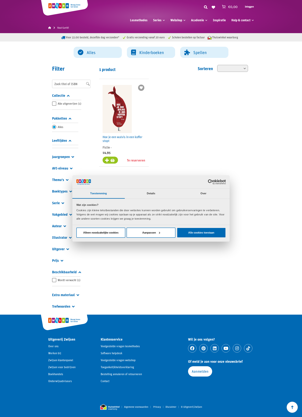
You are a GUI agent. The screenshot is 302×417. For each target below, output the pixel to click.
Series (157, 20)
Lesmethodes (139, 20)
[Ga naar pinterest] (203, 348)
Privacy (157, 406)
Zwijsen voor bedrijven (62, 367)
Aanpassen (149, 232)
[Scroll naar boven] (292, 407)
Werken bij (54, 353)
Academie (197, 20)
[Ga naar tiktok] (248, 348)
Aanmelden (200, 371)
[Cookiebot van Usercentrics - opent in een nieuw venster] (210, 182)
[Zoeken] (205, 6)
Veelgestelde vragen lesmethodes (120, 346)
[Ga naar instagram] (237, 348)
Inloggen (249, 6)
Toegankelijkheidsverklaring (117, 367)
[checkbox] (66, 104)
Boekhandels (55, 374)
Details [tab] (151, 193)
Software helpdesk (111, 353)
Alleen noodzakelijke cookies (100, 232)
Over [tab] (203, 193)
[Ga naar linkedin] (214, 348)
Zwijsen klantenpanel (60, 360)
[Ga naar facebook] (192, 348)
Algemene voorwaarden (136, 406)
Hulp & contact (240, 20)
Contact (105, 381)
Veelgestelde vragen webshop (118, 360)
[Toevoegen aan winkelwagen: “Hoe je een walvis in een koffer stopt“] (110, 160)
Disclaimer (171, 406)
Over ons (53, 346)
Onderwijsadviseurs (60, 381)
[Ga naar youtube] (226, 348)
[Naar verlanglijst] (213, 6)
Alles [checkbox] (60, 127)
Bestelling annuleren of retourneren (121, 374)
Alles (91, 52)
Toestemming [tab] (98, 193)
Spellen (200, 52)
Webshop (176, 20)
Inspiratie (219, 20)
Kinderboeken (151, 52)
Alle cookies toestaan (201, 232)
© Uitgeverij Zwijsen (191, 406)
